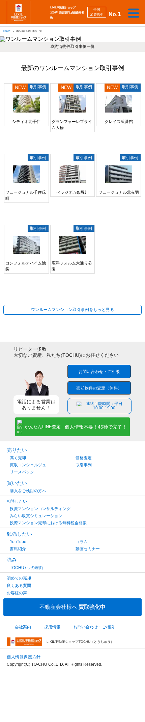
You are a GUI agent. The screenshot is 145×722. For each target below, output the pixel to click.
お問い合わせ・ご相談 (99, 371)
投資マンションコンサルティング (40, 509)
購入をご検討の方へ (28, 491)
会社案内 (23, 627)
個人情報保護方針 (24, 657)
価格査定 (84, 458)
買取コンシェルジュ (28, 465)
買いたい (17, 482)
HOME (6, 31)
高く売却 (18, 458)
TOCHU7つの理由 (26, 568)
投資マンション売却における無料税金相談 (48, 523)
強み (12, 559)
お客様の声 (17, 593)
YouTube (18, 542)
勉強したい (19, 533)
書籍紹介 (18, 549)
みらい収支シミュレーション (36, 516)
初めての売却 (19, 578)
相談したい (17, 501)
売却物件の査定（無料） (99, 388)
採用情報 (52, 627)
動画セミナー (88, 549)
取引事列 (84, 465)
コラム (82, 542)
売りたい (17, 449)
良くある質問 (19, 586)
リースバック (22, 472)
